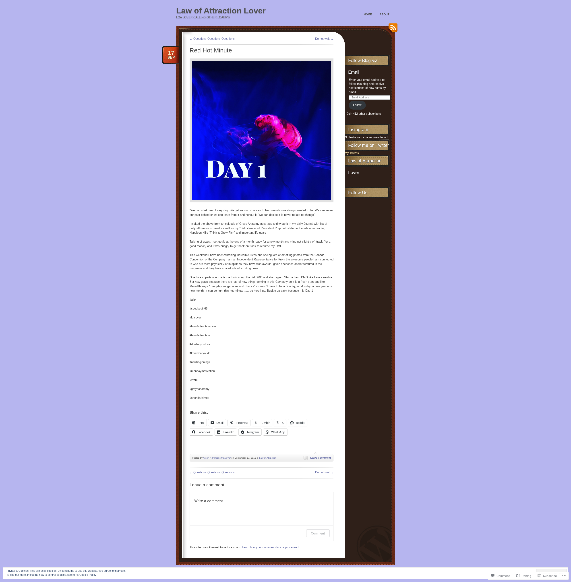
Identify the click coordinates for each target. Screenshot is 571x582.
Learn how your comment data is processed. (270, 547)
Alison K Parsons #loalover (217, 458)
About (384, 14)
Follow (357, 105)
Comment (318, 533)
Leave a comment (320, 457)
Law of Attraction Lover (221, 10)
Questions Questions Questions (212, 38)
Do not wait (324, 38)
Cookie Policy (87, 574)
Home (368, 14)
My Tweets (352, 153)
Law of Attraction (267, 458)
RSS (391, 29)
